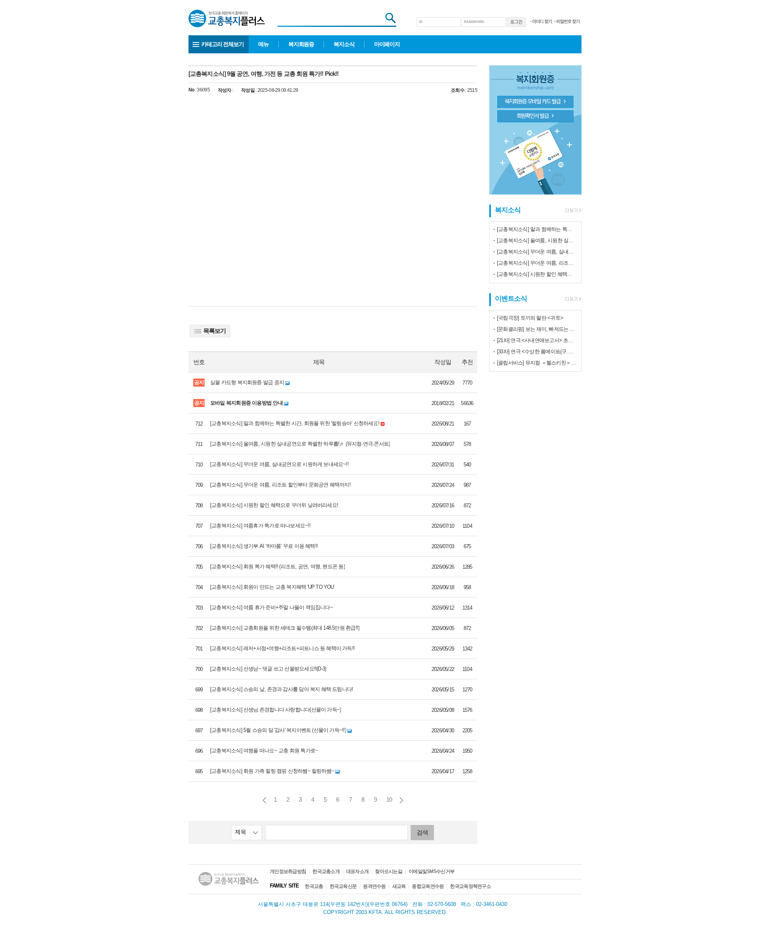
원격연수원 (374, 886)
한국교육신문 (343, 886)
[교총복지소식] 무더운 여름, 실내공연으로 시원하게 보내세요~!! (537, 252)
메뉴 (263, 44)
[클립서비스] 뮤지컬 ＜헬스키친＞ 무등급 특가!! (537, 363)
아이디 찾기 (541, 21)
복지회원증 (301, 44)
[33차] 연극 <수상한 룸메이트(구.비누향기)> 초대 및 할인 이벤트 (537, 352)
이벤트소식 (511, 298)
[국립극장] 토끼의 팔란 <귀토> (530, 318)
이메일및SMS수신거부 (431, 871)
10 (389, 799)
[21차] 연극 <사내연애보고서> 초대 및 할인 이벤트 (537, 340)
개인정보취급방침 (288, 871)
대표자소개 (357, 871)
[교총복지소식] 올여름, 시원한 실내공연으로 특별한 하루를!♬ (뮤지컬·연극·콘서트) (537, 240)
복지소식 (344, 44)
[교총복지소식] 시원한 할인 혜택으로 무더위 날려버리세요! (537, 274)
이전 (264, 800)
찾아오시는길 (388, 871)
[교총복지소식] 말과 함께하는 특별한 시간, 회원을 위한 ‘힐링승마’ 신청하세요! (537, 229)
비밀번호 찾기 (567, 21)
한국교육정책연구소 (470, 886)
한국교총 (314, 886)
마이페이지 (387, 44)
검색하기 (389, 18)
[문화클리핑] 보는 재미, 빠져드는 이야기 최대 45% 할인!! (537, 329)
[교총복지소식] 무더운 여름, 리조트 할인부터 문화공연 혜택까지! (537, 263)
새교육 (399, 886)
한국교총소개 (326, 871)
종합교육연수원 (428, 886)
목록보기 (214, 330)
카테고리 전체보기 (222, 44)
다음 (401, 800)
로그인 (516, 22)
